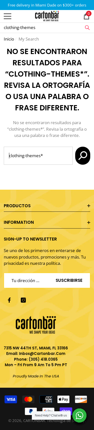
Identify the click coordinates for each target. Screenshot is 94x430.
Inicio (9, 39)
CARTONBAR (34, 420)
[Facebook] (9, 300)
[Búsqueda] (87, 28)
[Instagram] (23, 300)
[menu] (7, 16)
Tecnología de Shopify (66, 420)
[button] (86, 16)
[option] (47, 5)
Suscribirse (69, 280)
